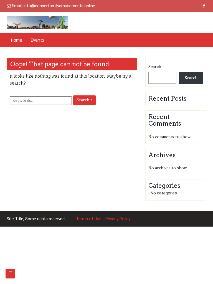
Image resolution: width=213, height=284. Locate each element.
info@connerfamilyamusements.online (59, 5)
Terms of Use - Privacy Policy (103, 218)
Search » (84, 99)
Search (154, 66)
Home (16, 40)
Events (37, 40)
